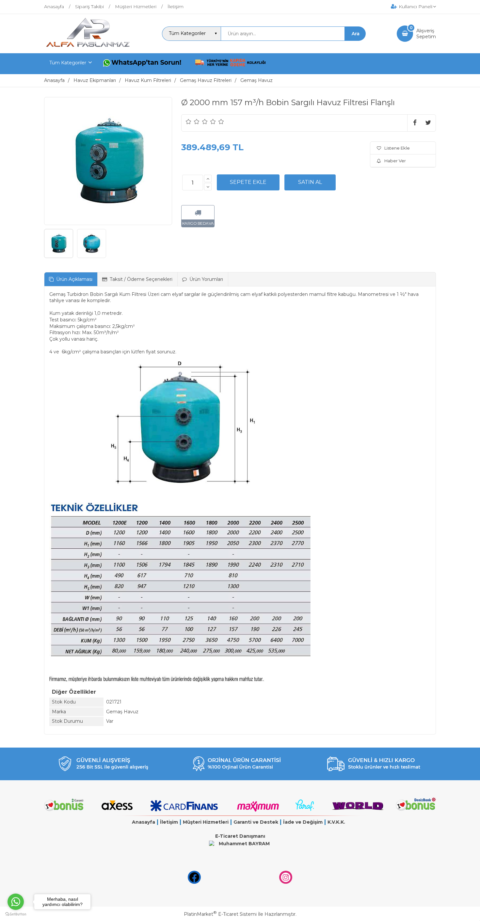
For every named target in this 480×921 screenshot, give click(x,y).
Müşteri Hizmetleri (206, 822)
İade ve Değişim (303, 822)
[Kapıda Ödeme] (230, 63)
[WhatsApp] (143, 63)
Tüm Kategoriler (67, 63)
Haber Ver (395, 160)
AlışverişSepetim (426, 34)
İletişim (169, 822)
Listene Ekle (397, 148)
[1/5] (188, 121)
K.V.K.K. (336, 822)
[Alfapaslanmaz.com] (87, 47)
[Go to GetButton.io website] (15, 914)
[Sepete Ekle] (248, 182)
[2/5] (192, 121)
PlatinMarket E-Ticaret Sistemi (220, 914)
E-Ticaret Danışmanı (240, 836)
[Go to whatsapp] (16, 902)
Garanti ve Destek (255, 822)
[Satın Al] (310, 182)
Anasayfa (143, 822)
